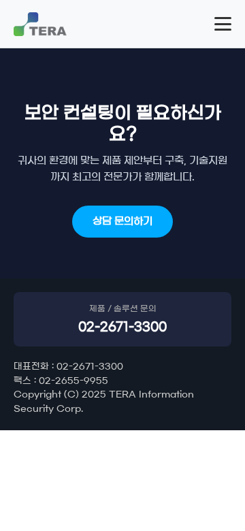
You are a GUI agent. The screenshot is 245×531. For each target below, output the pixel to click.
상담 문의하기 (122, 221)
